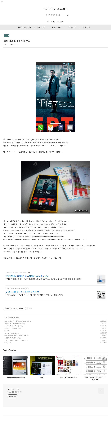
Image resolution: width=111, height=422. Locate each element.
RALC (41, 27)
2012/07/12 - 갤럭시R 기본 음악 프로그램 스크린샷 (22, 251)
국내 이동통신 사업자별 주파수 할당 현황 (15, 335)
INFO (86, 27)
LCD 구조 (7, 343)
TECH (72, 27)
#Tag (52, 21)
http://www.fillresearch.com (16, 273)
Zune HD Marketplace (10, 333)
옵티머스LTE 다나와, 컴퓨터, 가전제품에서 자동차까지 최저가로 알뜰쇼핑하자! (34, 295)
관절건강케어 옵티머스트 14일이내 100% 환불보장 (27, 276)
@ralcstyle (60, 21)
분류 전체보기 (24, 27)
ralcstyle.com (56, 8)
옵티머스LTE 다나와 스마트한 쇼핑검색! (22, 292)
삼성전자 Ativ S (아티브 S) (11, 338)
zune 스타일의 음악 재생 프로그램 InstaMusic (16, 321)
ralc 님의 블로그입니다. (14, 392)
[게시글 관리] (14, 308)
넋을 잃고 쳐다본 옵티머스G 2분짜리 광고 (15, 340)
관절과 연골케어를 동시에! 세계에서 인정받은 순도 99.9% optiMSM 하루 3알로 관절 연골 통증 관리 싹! (43, 279)
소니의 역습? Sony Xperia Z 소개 (13, 323)
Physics (56, 27)
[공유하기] (11, 308)
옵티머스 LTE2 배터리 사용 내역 (13, 326)
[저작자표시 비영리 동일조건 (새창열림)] (29, 308)
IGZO (6, 331)
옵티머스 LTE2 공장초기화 (11, 328)
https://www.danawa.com (15, 288)
